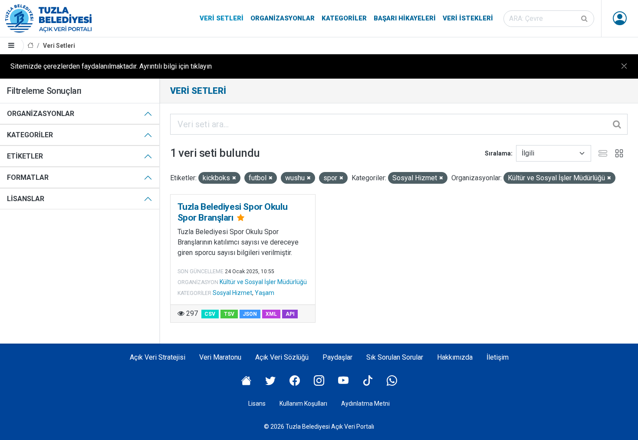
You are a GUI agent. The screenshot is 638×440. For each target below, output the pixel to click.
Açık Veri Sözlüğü (282, 357)
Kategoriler (344, 18)
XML (271, 314)
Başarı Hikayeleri (405, 18)
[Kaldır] (234, 178)
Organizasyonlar (282, 18)
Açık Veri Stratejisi (157, 357)
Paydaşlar (337, 357)
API (290, 314)
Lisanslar (25, 199)
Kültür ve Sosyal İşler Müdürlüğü (263, 281)
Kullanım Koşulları (303, 403)
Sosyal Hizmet (232, 292)
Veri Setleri (221, 18)
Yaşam (264, 292)
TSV (229, 314)
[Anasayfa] (30, 46)
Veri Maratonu (220, 357)
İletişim (498, 357)
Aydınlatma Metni (365, 403)
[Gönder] (585, 18)
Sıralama (498, 153)
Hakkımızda (455, 357)
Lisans (257, 403)
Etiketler (25, 156)
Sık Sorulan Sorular (394, 357)
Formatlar (28, 177)
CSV (209, 314)
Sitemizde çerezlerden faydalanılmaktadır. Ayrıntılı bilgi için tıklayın (111, 66)
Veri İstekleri (468, 18)
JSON (250, 314)
